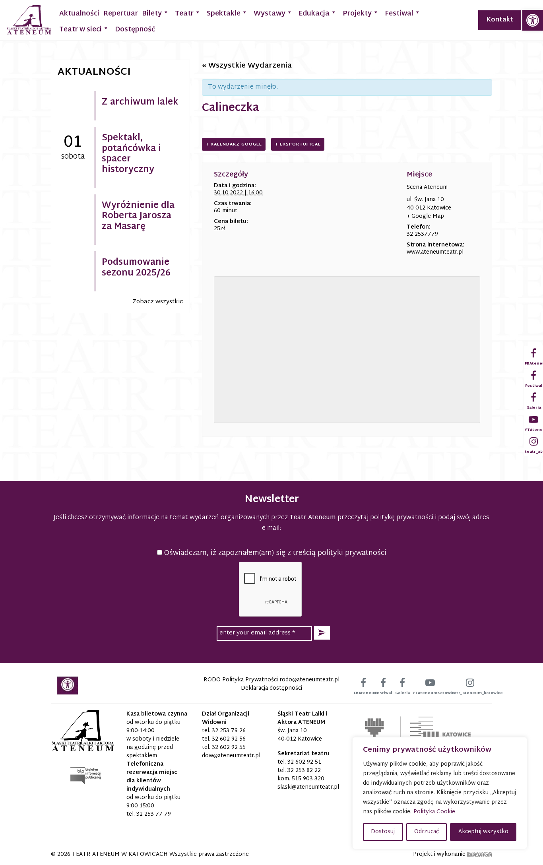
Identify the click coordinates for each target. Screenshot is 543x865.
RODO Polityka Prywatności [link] (241, 680)
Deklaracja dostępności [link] (271, 688)
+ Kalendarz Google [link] (234, 144)
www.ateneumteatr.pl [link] (435, 252)
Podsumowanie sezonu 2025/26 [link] (136, 268)
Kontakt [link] (499, 20)
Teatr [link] (184, 14)
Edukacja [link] (314, 14)
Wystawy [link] (269, 14)
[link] (532, 20)
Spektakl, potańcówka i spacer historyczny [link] (131, 154)
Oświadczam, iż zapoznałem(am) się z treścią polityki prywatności (274, 553)
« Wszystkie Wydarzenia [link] (247, 65)
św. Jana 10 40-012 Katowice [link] (299, 735)
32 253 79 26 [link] (229, 731)
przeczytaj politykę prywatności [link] (385, 518)
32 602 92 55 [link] (229, 748)
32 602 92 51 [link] (304, 762)
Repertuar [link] (120, 14)
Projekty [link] (357, 14)
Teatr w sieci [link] (80, 29)
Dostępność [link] (135, 29)
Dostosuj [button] (383, 832)
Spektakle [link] (223, 14)
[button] (322, 633)
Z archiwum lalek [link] (140, 103)
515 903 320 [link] (308, 779)
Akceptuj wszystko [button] (483, 832)
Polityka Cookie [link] (434, 812)
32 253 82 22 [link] (304, 771)
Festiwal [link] (399, 14)
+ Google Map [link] (425, 216)
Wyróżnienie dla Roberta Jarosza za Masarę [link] (138, 216)
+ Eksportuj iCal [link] (298, 144)
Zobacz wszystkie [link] (157, 302)
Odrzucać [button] (426, 832)
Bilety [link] (152, 14)
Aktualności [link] (79, 14)
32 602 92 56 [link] (229, 739)
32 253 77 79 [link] (153, 814)
